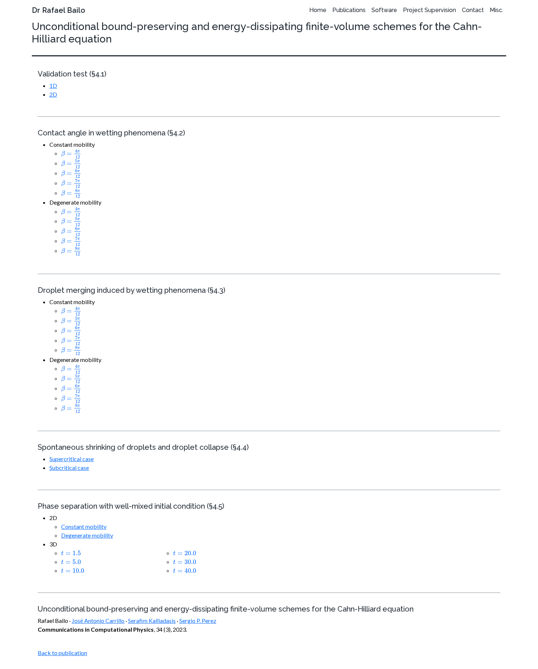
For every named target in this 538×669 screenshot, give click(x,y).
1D (53, 85)
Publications (349, 10)
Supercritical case (71, 458)
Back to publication (62, 652)
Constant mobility (84, 526)
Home (317, 10)
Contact (473, 10)
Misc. (496, 10)
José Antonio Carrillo (98, 620)
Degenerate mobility (87, 535)
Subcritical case (69, 467)
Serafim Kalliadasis (152, 620)
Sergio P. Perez (197, 620)
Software (384, 10)
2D (53, 94)
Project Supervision (429, 10)
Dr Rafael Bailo (58, 10)
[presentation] (71, 154)
